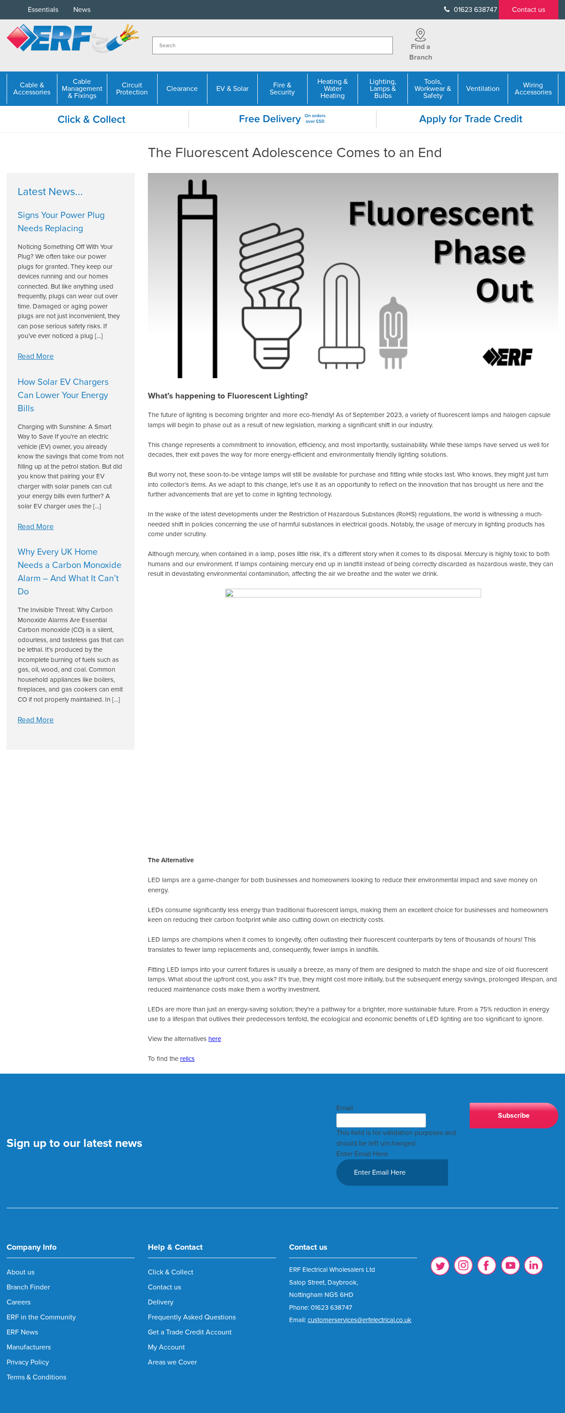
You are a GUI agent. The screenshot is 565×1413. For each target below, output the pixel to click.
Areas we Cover (172, 1362)
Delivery (160, 1302)
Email (344, 1108)
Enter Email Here (362, 1154)
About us (20, 1272)
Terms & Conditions (36, 1377)
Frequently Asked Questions (192, 1317)
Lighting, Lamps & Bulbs (382, 88)
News (81, 9)
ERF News (22, 1332)
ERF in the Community (41, 1317)
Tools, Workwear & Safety (432, 88)
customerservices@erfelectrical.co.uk (359, 1320)
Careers (18, 1302)
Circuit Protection (132, 89)
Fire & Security (282, 89)
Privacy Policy (28, 1362)
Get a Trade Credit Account (190, 1332)
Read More (36, 356)
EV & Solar (232, 88)
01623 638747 (474, 9)
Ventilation (483, 88)
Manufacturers (29, 1347)
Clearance (182, 88)
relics (187, 1059)
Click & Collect (170, 1272)
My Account (166, 1347)
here (214, 1039)
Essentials (43, 9)
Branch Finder (28, 1287)
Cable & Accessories (31, 89)
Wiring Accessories (533, 89)
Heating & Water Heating (332, 88)
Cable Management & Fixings (82, 88)
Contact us (528, 9)
